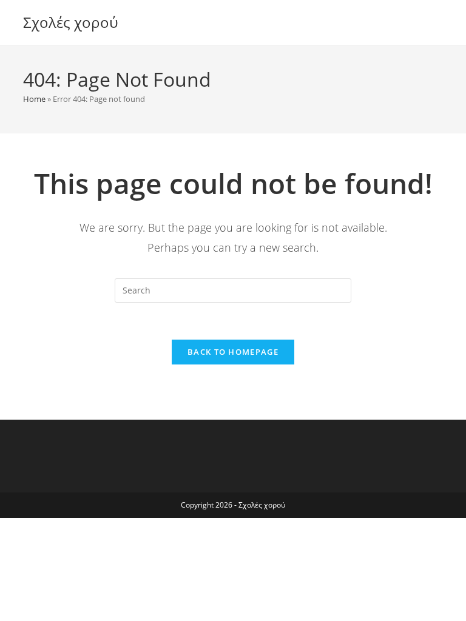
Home (34, 98)
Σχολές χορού (70, 22)
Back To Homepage (233, 351)
